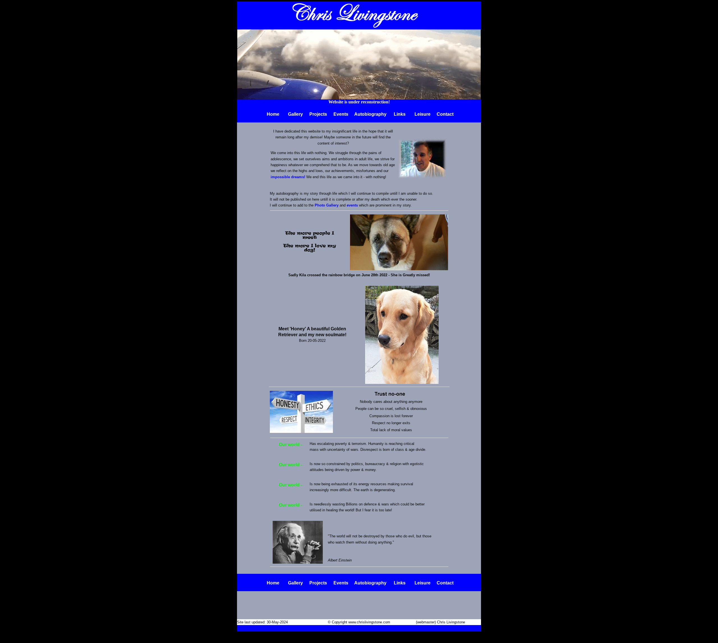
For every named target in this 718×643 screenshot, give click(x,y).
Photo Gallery (327, 205)
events (352, 205)
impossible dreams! (288, 177)
